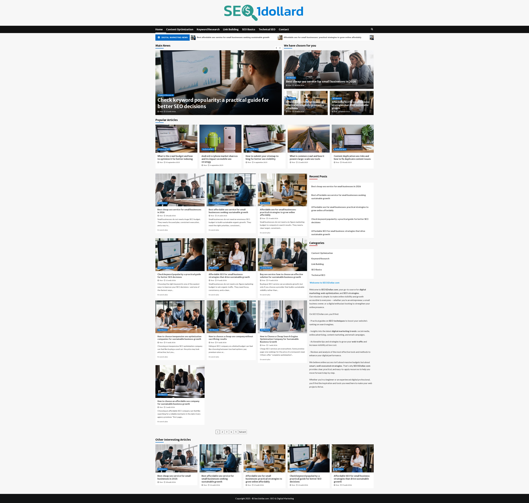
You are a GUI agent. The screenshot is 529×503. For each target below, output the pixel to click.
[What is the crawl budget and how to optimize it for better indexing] (176, 139)
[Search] (372, 29)
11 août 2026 (221, 343)
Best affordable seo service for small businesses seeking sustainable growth (228, 211)
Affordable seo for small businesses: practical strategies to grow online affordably (271, 37)
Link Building (231, 29)
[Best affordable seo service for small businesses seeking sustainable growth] (231, 190)
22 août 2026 (171, 280)
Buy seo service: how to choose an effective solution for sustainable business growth (281, 275)
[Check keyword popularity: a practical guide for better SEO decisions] (180, 254)
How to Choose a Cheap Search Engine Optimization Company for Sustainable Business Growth (279, 339)
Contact (284, 29)
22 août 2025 (303, 162)
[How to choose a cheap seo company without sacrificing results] (231, 316)
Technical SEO (267, 29)
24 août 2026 (222, 216)
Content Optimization (179, 29)
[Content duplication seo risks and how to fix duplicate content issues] (353, 139)
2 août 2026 (170, 407)
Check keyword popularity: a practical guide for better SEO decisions (357, 37)
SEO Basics (248, 29)
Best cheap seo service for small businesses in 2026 (321, 81)
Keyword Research (208, 29)
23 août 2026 (299, 112)
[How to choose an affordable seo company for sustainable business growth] (180, 381)
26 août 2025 (171, 112)
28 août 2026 (299, 85)
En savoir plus (162, 230)
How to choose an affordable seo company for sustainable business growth (178, 402)
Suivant (242, 432)
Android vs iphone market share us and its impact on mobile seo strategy (220, 159)
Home (159, 29)
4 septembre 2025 (216, 165)
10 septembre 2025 (173, 162)
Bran (161, 111)
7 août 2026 (272, 345)
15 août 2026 (273, 280)
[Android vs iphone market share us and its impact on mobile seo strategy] (220, 139)
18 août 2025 (347, 162)
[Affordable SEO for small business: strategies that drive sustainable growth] (231, 254)
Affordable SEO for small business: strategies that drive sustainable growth (351, 105)
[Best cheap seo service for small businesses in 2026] (180, 190)
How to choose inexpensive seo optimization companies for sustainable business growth (179, 337)
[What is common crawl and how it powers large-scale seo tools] (309, 139)
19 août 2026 (345, 112)
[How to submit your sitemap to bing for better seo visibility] (265, 139)
